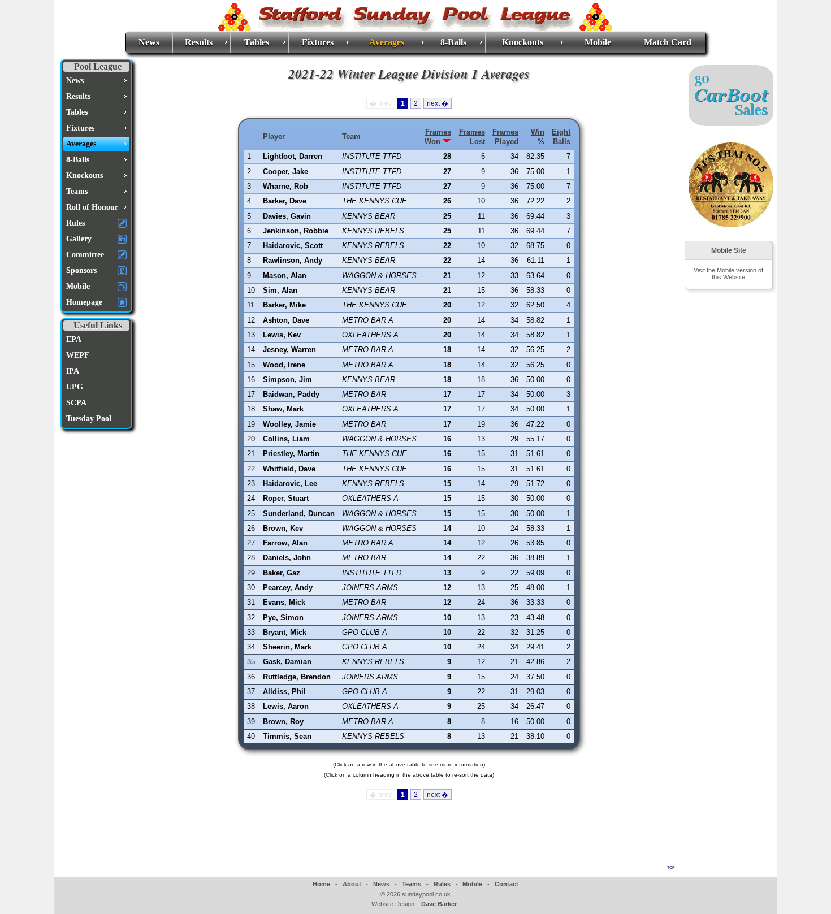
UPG (74, 387)
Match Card (667, 42)
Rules (442, 884)
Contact (506, 884)
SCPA (76, 402)
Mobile (598, 42)
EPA (73, 339)
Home (321, 884)
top (671, 866)
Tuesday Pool (88, 418)
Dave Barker (439, 903)
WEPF (77, 355)
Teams (411, 884)
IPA (72, 371)
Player (274, 136)
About (352, 884)
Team (351, 136)
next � (437, 103)
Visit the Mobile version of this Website (728, 273)
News (148, 42)
